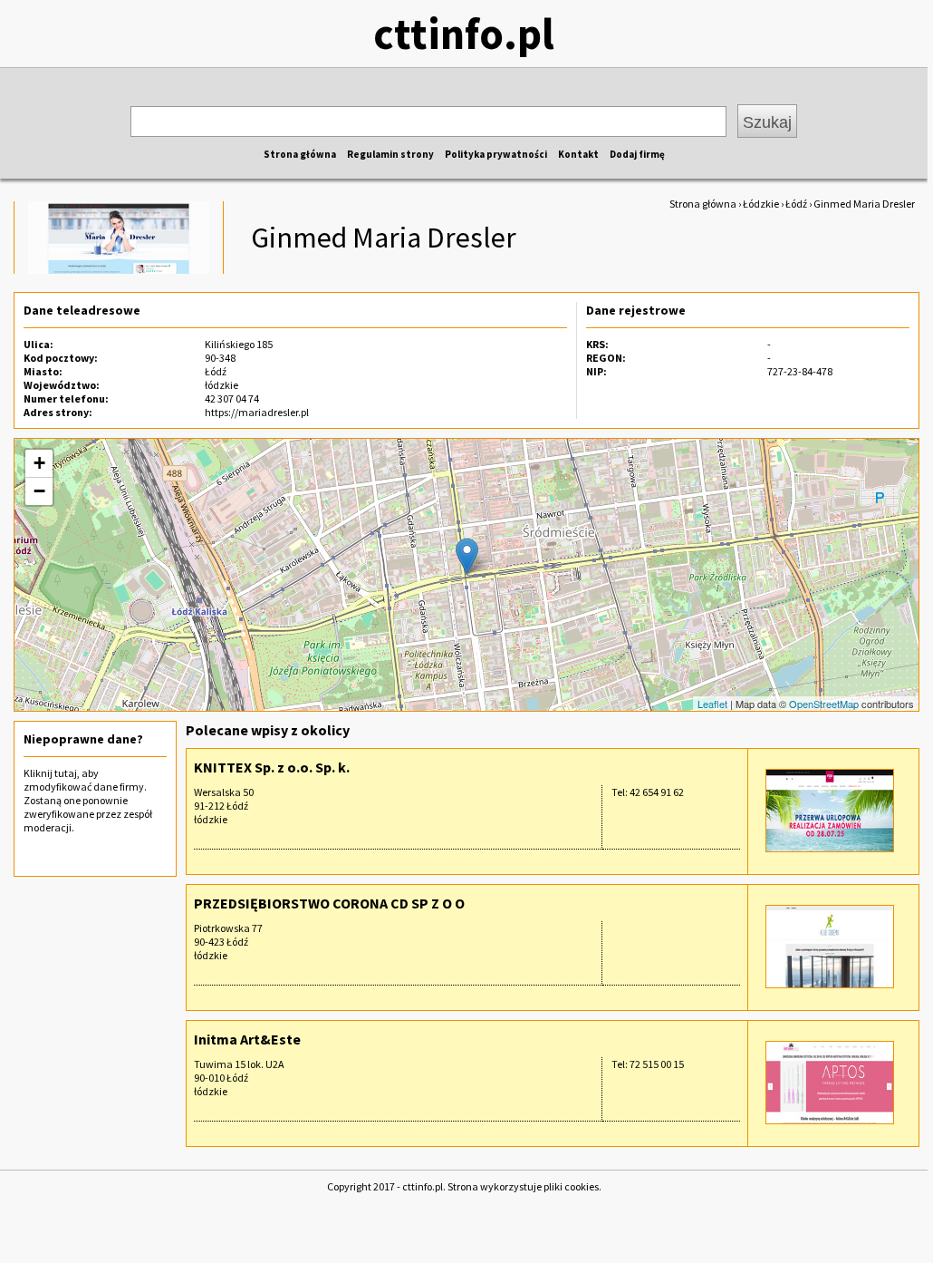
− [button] (39, 491)
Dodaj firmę (637, 154)
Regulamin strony (390, 154)
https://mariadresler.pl (257, 412)
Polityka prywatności (496, 154)
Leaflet (712, 703)
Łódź (796, 203)
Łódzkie (761, 203)
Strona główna (300, 154)
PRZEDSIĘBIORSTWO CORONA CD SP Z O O (329, 903)
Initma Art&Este (247, 1039)
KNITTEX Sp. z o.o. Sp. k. (272, 767)
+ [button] (39, 463)
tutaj (65, 773)
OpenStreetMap (824, 703)
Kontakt (578, 154)
